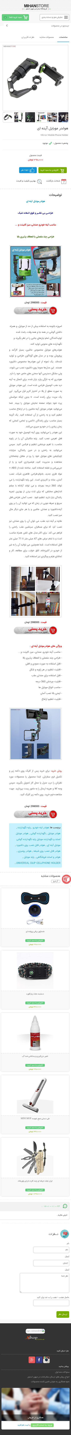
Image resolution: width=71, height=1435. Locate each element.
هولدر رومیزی (24, 851)
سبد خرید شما (15, 17)
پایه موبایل (28, 857)
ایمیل (67, 1256)
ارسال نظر (62, 1314)
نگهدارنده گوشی (38, 834)
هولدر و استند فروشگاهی (48, 857)
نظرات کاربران (27, 37)
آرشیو (55, 881)
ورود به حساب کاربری (42, 1425)
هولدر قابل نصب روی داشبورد (30, 845)
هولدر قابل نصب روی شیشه (46, 851)
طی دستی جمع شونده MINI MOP (35, 1119)
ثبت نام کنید (22, 1425)
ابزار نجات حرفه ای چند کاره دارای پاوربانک (35, 1181)
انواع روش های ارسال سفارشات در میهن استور (48, 1377)
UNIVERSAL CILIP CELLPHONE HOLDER (37, 863)
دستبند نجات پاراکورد (35, 994)
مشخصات (63, 37)
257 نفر (25, 170)
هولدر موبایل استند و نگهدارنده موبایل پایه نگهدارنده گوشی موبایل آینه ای (38, 839)
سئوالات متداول (62, 1372)
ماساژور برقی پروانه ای (35, 932)
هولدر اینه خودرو (41, 828)
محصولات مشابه (47, 37)
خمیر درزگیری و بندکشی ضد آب (35, 1056)
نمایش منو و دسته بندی (52, 17)
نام (68, 1243)
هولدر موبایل (53, 834)
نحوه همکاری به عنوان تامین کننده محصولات (50, 1382)
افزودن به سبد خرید (49, 170)
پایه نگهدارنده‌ (24, 828)
